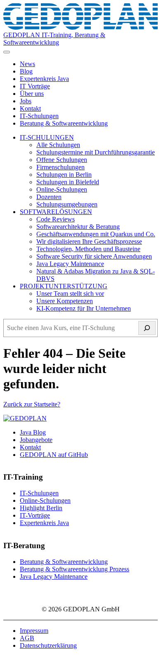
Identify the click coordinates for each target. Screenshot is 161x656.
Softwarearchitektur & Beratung (78, 226)
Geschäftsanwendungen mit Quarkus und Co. (95, 234)
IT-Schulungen (39, 115)
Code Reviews (55, 219)
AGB (27, 638)
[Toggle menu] (6, 52)
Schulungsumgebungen (66, 204)
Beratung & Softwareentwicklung (64, 123)
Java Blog (33, 432)
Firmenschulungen (60, 167)
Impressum (34, 630)
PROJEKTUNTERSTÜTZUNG (63, 286)
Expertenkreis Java (44, 78)
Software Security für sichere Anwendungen (94, 256)
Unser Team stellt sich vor (70, 293)
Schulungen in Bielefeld (67, 181)
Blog (26, 71)
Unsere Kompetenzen (64, 300)
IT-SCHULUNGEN (47, 137)
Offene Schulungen (61, 159)
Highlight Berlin (41, 507)
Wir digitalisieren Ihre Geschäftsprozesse (89, 241)
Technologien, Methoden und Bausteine (88, 248)
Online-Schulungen (61, 189)
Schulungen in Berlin (64, 174)
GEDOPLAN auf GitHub (54, 454)
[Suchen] (147, 328)
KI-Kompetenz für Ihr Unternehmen (83, 308)
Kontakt (30, 108)
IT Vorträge (35, 86)
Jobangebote (36, 439)
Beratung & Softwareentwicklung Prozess (74, 569)
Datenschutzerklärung (48, 645)
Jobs (25, 101)
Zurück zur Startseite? (31, 404)
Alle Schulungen (58, 144)
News (27, 63)
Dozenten (49, 196)
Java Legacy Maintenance (70, 263)
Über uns (32, 93)
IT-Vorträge (35, 515)
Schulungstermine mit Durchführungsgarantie (95, 152)
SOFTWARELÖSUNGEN (56, 211)
